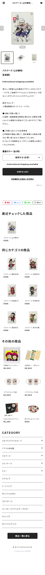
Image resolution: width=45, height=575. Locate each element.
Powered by (19, 551)
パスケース (6, 456)
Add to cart (22, 171)
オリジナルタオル (9, 494)
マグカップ (6, 479)
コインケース (7, 463)
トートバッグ (7, 486)
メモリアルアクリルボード (12, 441)
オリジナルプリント (9, 524)
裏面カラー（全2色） (11, 151)
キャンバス (6, 516)
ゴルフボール (7, 501)
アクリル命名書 (8, 448)
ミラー (4, 471)
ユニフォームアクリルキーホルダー (15, 509)
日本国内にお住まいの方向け (22, 179)
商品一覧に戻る (22, 536)
